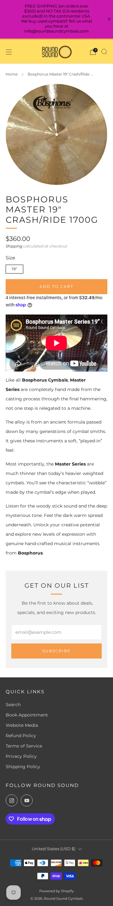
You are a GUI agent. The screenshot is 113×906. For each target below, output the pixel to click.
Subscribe (56, 650)
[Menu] (9, 52)
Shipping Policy (23, 766)
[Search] (104, 52)
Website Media (22, 725)
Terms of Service (24, 746)
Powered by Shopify (56, 891)
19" (14, 269)
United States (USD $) (53, 848)
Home (12, 74)
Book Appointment (27, 715)
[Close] (109, 19)
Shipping (14, 246)
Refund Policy (21, 735)
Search (13, 704)
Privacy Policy (21, 756)
